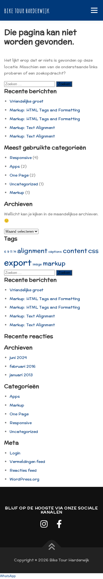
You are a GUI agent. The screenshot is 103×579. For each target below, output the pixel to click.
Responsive (21, 157)
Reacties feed (23, 470)
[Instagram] (44, 524)
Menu (94, 10)
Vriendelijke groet (26, 101)
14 (14, 251)
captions (55, 251)
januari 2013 (21, 375)
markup (54, 263)
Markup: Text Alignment (32, 127)
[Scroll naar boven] (51, 547)
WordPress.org (24, 479)
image (37, 264)
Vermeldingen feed (27, 461)
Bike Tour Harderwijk (26, 11)
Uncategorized (24, 184)
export (18, 262)
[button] (8, 576)
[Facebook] (59, 524)
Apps (15, 166)
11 (11, 251)
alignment (32, 250)
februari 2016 (22, 366)
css (93, 250)
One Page (19, 175)
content (75, 250)
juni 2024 (18, 357)
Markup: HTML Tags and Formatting (45, 110)
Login (15, 453)
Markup (17, 192)
